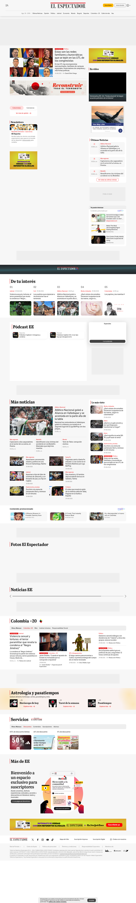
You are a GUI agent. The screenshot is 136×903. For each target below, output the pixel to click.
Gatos (105, 421)
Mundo (65, 439)
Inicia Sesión (120, 5)
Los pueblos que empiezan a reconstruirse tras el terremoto (44, 296)
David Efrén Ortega (71, 73)
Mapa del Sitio (64, 839)
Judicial (28, 472)
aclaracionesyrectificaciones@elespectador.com (73, 854)
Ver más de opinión (22, 113)
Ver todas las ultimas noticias (107, 180)
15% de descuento (40, 732)
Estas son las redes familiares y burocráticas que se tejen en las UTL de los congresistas (69, 56)
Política (66, 49)
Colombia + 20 (53, 653)
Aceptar (91, 900)
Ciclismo (68, 487)
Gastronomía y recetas (33, 487)
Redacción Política (114, 643)
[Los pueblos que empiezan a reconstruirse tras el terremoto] (44, 308)
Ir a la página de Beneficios (21, 801)
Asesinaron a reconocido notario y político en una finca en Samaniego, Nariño (36, 462)
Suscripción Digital (99, 839)
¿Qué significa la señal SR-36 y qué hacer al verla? (113, 436)
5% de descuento (63, 732)
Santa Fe (68, 457)
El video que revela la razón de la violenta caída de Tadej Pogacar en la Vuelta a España (75, 492)
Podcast (59, 333)
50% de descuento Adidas (20, 732)
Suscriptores (108, 456)
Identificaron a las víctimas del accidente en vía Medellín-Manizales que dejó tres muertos (111, 176)
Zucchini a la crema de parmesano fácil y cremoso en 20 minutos (36, 491)
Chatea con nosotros (119, 839)
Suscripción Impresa (81, 839)
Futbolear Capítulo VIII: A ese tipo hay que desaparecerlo (67, 336)
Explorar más (28, 706)
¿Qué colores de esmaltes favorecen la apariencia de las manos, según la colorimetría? (90, 296)
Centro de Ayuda (32, 846)
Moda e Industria (109, 406)
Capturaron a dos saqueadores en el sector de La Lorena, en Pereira (111, 163)
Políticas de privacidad (49, 846)
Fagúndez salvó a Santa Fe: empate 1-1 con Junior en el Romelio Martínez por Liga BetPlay (75, 463)
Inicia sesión (26, 140)
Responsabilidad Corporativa (91, 846)
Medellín (103, 171)
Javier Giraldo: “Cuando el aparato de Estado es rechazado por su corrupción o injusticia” (53, 657)
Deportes (22, 333)
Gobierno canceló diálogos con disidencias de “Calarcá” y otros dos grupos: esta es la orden (112, 638)
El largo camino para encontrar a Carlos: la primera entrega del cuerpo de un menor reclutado (82, 657)
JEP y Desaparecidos (75, 653)
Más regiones (104, 158)
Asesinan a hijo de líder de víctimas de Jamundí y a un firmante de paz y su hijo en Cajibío (36, 477)
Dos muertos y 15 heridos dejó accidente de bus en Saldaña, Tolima (74, 476)
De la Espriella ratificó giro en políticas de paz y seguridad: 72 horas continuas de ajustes (110, 652)
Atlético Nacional (105, 144)
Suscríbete (108, 5)
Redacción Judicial (25, 661)
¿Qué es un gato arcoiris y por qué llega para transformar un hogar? (113, 425)
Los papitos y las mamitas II (115, 294)
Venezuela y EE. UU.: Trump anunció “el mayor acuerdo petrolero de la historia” (106, 97)
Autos (105, 433)
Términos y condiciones (69, 846)
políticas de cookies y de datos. (58, 901)
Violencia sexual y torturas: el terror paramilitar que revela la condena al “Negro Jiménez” (20, 296)
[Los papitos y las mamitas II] (115, 308)
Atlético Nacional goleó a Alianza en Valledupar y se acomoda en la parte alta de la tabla (111, 149)
